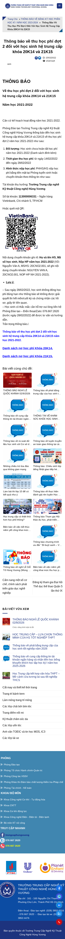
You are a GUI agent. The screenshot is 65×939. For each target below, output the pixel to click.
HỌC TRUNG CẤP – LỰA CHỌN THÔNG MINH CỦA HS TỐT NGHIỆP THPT (37, 636)
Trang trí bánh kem (13, 693)
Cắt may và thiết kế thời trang (19, 687)
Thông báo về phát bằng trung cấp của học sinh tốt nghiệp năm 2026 (35, 647)
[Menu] (59, 6)
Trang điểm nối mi (13, 712)
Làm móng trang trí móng (17, 700)
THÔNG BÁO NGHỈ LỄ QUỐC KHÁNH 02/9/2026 (35, 621)
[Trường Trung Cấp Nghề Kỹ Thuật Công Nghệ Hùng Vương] (29, 5)
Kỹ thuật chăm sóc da (15, 719)
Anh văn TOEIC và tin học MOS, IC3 (23, 731)
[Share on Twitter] (39, 58)
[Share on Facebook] (36, 58)
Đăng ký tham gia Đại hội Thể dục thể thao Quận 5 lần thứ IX (47, 586)
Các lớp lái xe (10, 738)
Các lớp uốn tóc (11, 725)
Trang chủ (13, 19)
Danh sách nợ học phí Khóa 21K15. (27, 356)
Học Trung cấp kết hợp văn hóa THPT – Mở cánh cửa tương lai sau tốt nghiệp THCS (36, 676)
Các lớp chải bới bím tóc (17, 706)
